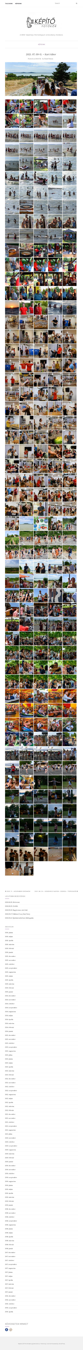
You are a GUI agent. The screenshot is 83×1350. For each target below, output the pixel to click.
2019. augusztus (10, 1181)
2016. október (9, 1304)
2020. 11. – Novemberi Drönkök (18, 891)
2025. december (10, 956)
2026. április (9, 940)
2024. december (10, 996)
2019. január (9, 1205)
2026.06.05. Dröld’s (11, 906)
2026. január (9, 952)
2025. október (9, 964)
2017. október (9, 1260)
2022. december (10, 1079)
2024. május (9, 1015)
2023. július (8, 1055)
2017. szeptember (11, 1264)
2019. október (9, 1173)
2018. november (10, 1213)
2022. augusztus (10, 1094)
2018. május (9, 1233)
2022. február (9, 1110)
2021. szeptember (11, 1126)
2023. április (9, 1067)
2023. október (9, 1043)
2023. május (9, 1063)
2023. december (10, 1035)
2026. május (9, 936)
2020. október (10, 1142)
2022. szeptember (11, 1090)
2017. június (9, 1272)
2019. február (9, 1201)
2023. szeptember (11, 1047)
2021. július (8, 1134)
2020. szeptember (11, 1146)
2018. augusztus (10, 1225)
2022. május (9, 1098)
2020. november (10, 1138)
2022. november (10, 1083)
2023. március (9, 1071)
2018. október (9, 1217)
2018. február (9, 1244)
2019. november (10, 1169)
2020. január (9, 1162)
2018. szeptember (11, 1221)
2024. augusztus (10, 1011)
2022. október (9, 1087)
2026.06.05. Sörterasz (12, 902)
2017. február (9, 1288)
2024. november (10, 1000)
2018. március (9, 1241)
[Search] (76, 3)
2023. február (9, 1075)
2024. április (9, 1019)
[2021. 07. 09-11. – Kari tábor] (41, 79)
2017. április (9, 1280)
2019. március (9, 1197)
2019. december (10, 1166)
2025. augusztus (10, 972)
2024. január (9, 1031)
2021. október (9, 1122)
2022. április (9, 1102)
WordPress (62, 1343)
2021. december (10, 1114)
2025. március (9, 984)
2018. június (9, 1229)
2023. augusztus (10, 1051)
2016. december (10, 1296)
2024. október (9, 1004)
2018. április (9, 1237)
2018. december (10, 1209)
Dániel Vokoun (48, 59)
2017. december (10, 1252)
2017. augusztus (10, 1268)
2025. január (9, 992)
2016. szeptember (11, 1308)
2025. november (10, 960)
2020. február (9, 1158)
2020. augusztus (10, 1150)
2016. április (9, 1312)
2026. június (9, 932)
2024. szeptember (11, 1008)
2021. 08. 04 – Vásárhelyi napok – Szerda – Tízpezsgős (56, 891)
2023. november (10, 1039)
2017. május (8, 1276)
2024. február (9, 1027)
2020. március (9, 1154)
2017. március (9, 1284)
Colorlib (49, 1343)
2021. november (10, 1118)
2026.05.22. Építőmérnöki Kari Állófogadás (19, 918)
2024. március (9, 1023)
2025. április (9, 980)
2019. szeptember (11, 1177)
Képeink (18, 3)
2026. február (9, 948)
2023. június (9, 1059)
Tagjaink (9, 3)
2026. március (9, 944)
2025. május (9, 976)
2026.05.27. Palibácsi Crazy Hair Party (17, 914)
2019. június (9, 1185)
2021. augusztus (10, 1130)
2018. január (9, 1248)
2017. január (9, 1292)
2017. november (10, 1256)
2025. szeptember (11, 968)
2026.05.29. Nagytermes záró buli (16, 910)
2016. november (10, 1300)
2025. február (9, 988)
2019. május (9, 1189)
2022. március (9, 1106)
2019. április (9, 1193)
